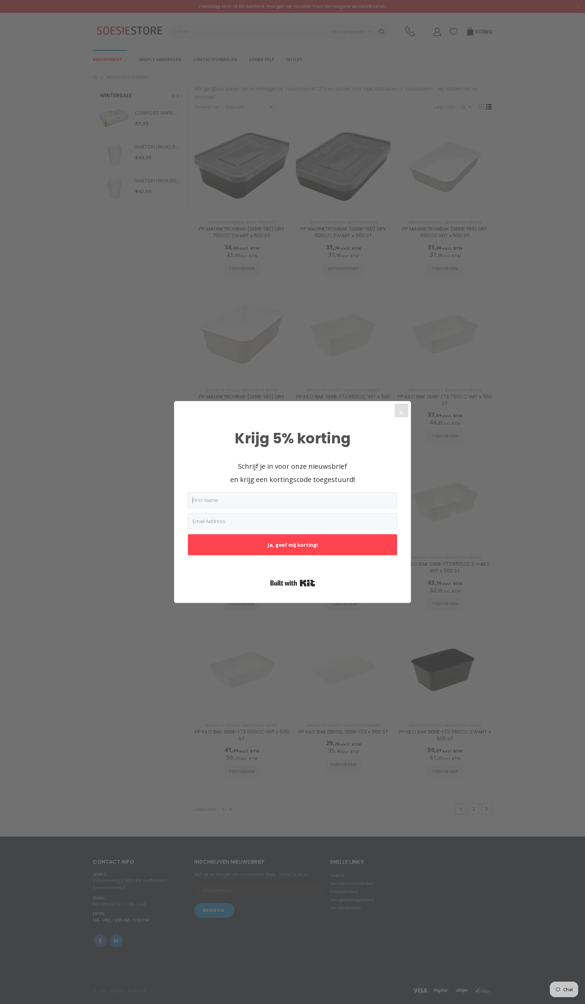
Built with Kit (292, 583)
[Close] (401, 410)
